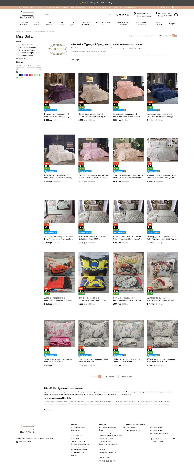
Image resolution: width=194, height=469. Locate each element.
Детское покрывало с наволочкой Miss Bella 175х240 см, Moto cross (161, 300)
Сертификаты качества (128, 7)
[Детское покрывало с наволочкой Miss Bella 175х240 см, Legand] (128, 272)
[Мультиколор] (17, 77)
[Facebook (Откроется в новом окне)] (120, 15)
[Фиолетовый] (27, 75)
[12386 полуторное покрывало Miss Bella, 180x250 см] (59, 333)
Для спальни (37, 24)
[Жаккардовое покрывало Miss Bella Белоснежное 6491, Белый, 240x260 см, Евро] (162, 149)
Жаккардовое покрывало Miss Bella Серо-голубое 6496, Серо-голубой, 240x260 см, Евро (161, 239)
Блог (109, 7)
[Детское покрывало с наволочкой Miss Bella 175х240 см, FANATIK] (93, 272)
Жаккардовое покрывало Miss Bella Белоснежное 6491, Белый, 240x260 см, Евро (162, 177)
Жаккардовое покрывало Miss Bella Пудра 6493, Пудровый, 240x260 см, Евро (58, 239)
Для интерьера (60, 24)
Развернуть (48, 410)
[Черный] (20, 75)
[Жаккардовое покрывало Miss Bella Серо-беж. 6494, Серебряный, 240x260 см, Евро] (93, 211)
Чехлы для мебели (85, 24)
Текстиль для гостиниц (123, 24)
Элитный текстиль (160, 24)
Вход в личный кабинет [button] (107, 427)
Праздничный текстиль (142, 24)
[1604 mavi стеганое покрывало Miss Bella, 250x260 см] (128, 333)
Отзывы (115, 7)
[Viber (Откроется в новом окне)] (125, 15)
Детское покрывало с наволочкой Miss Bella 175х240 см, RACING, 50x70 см (58, 300)
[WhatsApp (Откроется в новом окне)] (128, 15)
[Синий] (22, 75)
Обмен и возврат (81, 7)
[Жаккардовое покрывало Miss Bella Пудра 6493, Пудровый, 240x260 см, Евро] (59, 211)
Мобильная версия (25, 441)
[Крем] (20, 77)
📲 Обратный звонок (133, 430)
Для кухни (72, 24)
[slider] (17, 69)
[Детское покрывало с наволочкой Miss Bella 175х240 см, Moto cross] (162, 272)
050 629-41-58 (142, 13)
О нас (18, 7)
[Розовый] (32, 75)
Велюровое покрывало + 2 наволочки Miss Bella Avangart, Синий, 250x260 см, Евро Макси (161, 116)
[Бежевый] (22, 77)
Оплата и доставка (67, 7)
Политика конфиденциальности (48, 7)
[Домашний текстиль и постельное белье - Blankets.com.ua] (27, 429)
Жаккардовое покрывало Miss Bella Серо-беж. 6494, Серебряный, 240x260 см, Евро (92, 239)
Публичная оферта (28, 7)
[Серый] (25, 75)
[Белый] (17, 75)
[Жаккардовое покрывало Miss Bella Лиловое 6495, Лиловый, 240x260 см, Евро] (128, 211)
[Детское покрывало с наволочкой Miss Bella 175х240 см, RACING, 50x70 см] (59, 272)
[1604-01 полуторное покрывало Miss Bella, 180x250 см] (162, 333)
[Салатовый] (34, 75)
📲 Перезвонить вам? (144, 16)
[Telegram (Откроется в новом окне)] (123, 15)
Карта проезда (158, 441)
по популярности (147, 36)
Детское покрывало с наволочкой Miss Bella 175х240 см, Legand (127, 300)
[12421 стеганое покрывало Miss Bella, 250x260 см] (93, 333)
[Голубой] (39, 75)
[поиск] (110, 14)
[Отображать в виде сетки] (173, 35)
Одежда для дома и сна (103, 24)
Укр (153, 7)
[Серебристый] (37, 75)
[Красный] (30, 75)
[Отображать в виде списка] (176, 35)
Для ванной (49, 24)
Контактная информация (97, 7)
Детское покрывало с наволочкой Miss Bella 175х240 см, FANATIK (92, 300)
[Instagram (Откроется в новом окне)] (117, 15)
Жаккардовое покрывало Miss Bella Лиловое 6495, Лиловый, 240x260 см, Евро (127, 239)
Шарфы (172, 24)
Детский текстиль (24, 24)
